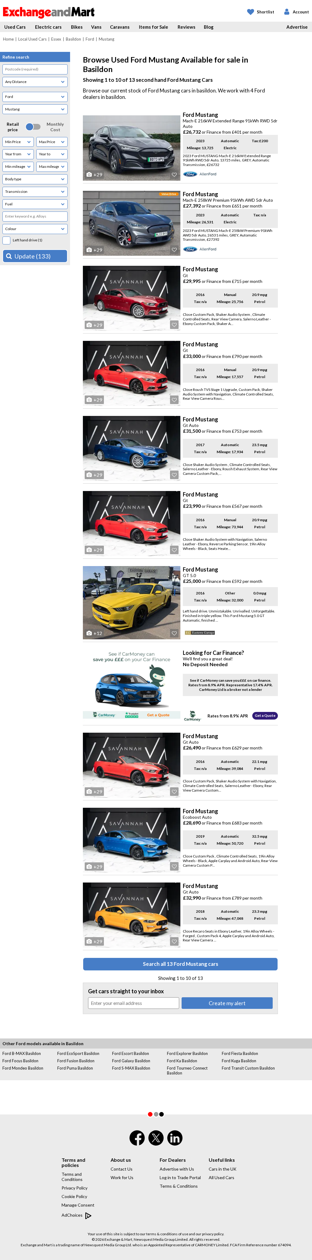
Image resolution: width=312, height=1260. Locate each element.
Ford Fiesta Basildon (240, 1053)
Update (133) (32, 256)
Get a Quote (265, 715)
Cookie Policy (74, 1196)
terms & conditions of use (167, 1234)
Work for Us (122, 1177)
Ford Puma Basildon (75, 1068)
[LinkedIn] (175, 1141)
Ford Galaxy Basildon (131, 1060)
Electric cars (48, 27)
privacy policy (212, 1234)
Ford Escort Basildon (130, 1053)
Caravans (119, 27)
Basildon (73, 39)
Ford (90, 39)
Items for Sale (153, 27)
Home (8, 39)
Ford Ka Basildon (182, 1060)
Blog (209, 27)
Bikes (77, 27)
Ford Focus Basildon (20, 1060)
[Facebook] (137, 1141)
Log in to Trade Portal (180, 1177)
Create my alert (227, 1003)
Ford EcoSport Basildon (78, 1053)
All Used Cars (221, 1177)
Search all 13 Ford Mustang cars (180, 964)
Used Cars (15, 27)
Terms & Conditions (179, 1186)
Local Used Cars (32, 39)
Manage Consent (78, 1205)
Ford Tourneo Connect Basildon (187, 1070)
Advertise (297, 27)
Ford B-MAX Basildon (21, 1053)
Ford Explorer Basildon (187, 1053)
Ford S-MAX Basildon (131, 1068)
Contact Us (122, 1169)
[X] (156, 1144)
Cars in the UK (222, 1169)
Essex (56, 39)
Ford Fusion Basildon (75, 1060)
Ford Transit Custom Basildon (248, 1068)
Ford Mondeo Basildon (22, 1068)
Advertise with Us (177, 1169)
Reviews (186, 27)
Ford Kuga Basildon (239, 1060)
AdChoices (72, 1215)
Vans (96, 27)
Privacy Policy (74, 1187)
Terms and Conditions (72, 1177)
